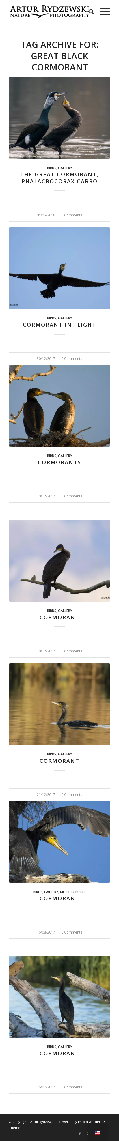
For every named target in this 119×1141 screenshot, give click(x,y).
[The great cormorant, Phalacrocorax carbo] (59, 118)
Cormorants (59, 462)
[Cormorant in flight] (59, 268)
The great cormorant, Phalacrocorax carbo (59, 178)
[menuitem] (88, 11)
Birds (51, 167)
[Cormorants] (59, 406)
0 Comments (71, 215)
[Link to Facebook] (79, 1133)
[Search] (88, 11)
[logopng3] (49, 11)
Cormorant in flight (59, 324)
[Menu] (102, 11)
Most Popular (73, 891)
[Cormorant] (59, 561)
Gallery (65, 167)
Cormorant (59, 617)
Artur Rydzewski (42, 1121)
